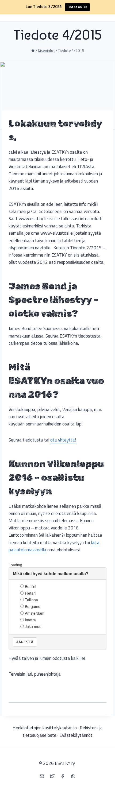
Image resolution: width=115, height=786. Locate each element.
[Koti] (33, 50)
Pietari (30, 593)
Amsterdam (34, 613)
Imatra (30, 619)
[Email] (41, 776)
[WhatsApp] (73, 776)
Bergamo (32, 606)
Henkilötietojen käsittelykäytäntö (45, 727)
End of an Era (77, 6)
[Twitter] (52, 776)
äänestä (24, 642)
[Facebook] (62, 776)
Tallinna (31, 599)
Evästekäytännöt (76, 735)
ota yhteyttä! (63, 439)
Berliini (30, 586)
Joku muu (33, 626)
